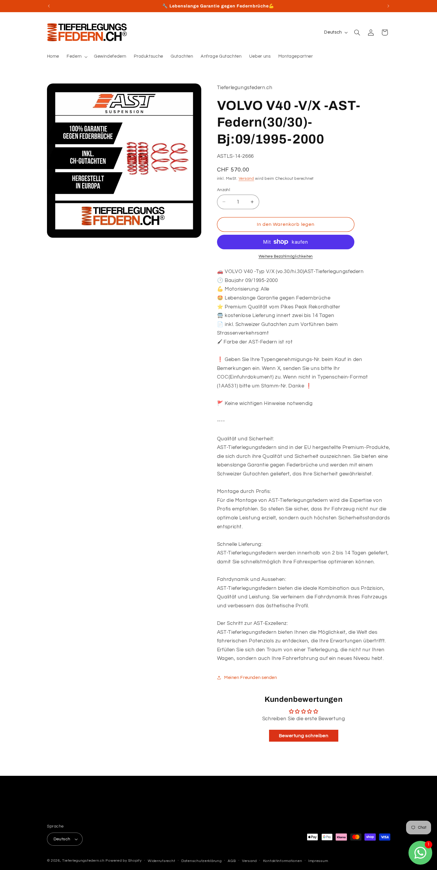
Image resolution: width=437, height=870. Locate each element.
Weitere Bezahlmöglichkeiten (286, 257)
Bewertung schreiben (303, 735)
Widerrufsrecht (161, 861)
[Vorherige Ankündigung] (48, 6)
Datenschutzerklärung (201, 861)
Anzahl (223, 189)
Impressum (318, 861)
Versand (246, 178)
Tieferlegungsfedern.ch (83, 860)
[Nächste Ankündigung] (388, 6)
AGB (232, 861)
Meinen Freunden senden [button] (250, 677)
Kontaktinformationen (282, 861)
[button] (76, 56)
